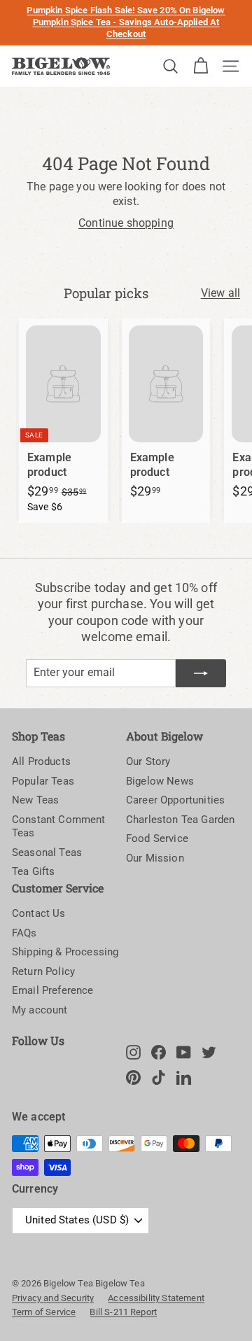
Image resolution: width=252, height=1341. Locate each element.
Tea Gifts (33, 871)
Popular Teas (43, 781)
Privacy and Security (53, 1298)
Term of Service (44, 1312)
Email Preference (53, 990)
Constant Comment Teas (59, 826)
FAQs (24, 933)
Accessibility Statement (156, 1298)
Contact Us (39, 913)
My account (40, 1010)
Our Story (148, 761)
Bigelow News (160, 781)
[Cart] (200, 66)
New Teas (35, 800)
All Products (41, 761)
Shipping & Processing (65, 952)
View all (220, 293)
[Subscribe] (201, 673)
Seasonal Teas (47, 852)
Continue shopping (126, 223)
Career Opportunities (175, 800)
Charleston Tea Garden (180, 819)
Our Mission (155, 858)
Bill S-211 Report (123, 1312)
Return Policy (43, 971)
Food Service (157, 838)
